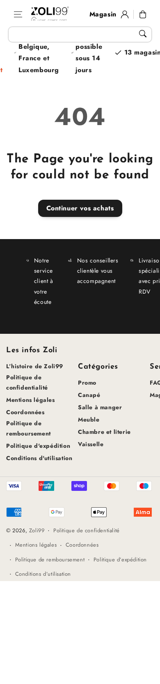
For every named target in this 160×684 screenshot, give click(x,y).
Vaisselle (90, 444)
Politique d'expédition (38, 446)
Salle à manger (100, 407)
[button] (18, 14)
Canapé (89, 395)
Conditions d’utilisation (43, 574)
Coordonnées (25, 412)
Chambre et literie (104, 432)
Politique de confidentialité (27, 382)
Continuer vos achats (80, 208)
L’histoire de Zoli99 (34, 366)
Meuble (89, 419)
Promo (87, 382)
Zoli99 (37, 530)
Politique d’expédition (120, 559)
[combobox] (80, 34)
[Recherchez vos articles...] (143, 34)
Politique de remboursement (28, 428)
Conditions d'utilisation (39, 458)
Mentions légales (30, 400)
